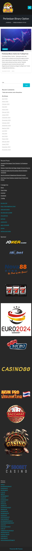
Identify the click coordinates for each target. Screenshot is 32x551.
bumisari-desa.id (5, 534)
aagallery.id (4, 505)
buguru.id (3, 501)
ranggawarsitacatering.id (7, 530)
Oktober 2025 (6, 104)
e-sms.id (3, 492)
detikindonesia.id (5, 517)
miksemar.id (4, 515)
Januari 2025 (5, 115)
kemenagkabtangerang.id (7, 522)
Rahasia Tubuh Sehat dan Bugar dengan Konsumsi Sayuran (15, 168)
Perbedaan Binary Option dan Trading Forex (15, 54)
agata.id (3, 494)
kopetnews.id (4, 488)
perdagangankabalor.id (7, 521)
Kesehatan (3, 195)
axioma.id (3, 524)
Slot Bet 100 (4, 203)
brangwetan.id (4, 499)
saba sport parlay (5, 209)
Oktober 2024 (6, 123)
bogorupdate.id (5, 519)
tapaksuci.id (4, 509)
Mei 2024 (4, 133)
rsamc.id (3, 528)
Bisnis (2, 187)
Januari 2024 (5, 144)
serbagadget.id (4, 496)
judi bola (3, 219)
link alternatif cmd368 (6, 212)
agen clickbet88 (5, 225)
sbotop (2, 228)
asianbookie (4, 222)
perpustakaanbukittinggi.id (8, 540)
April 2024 (5, 136)
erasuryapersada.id (5, 526)
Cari (3, 82)
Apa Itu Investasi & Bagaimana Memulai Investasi (13, 175)
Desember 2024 (6, 117)
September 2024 (6, 125)
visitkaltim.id (4, 536)
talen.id (2, 484)
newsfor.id (3, 503)
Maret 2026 (5, 101)
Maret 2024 (5, 139)
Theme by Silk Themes (16, 549)
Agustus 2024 (5, 128)
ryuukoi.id (3, 497)
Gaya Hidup (4, 190)
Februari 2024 (5, 141)
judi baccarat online (6, 231)
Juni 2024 (4, 131)
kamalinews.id (4, 511)
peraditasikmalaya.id (6, 486)
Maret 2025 (5, 109)
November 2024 (6, 120)
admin (13, 71)
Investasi (3, 193)
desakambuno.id (5, 532)
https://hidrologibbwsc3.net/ (8, 206)
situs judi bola (4, 215)
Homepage (8, 22)
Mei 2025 (4, 107)
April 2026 (5, 98)
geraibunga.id (4, 490)
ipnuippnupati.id (5, 513)
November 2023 (6, 149)
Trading (5, 49)
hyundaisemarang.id (6, 507)
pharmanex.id (4, 538)
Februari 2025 (5, 112)
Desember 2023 (6, 147)
